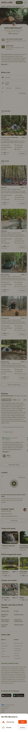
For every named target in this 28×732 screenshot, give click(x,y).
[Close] (14, 366)
